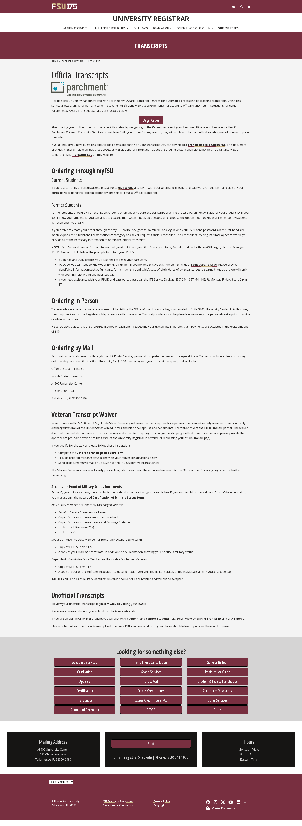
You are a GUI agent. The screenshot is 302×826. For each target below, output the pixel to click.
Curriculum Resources (217, 690)
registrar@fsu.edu (204, 265)
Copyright (159, 805)
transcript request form (181, 356)
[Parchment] (79, 89)
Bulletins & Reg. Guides (110, 28)
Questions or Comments (117, 805)
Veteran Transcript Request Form (100, 453)
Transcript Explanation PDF (206, 145)
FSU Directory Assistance (117, 801)
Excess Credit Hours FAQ (151, 700)
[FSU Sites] (249, 7)
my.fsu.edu (126, 188)
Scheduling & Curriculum (194, 28)
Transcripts (84, 700)
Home (54, 61)
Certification (84, 690)
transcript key (82, 155)
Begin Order (151, 120)
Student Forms (228, 28)
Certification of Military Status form (118, 497)
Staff (151, 743)
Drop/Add (151, 681)
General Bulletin (217, 662)
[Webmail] (233, 7)
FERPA (151, 709)
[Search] (241, 7)
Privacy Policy (161, 801)
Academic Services (75, 28)
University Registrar (151, 18)
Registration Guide (217, 671)
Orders (157, 127)
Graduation (161, 28)
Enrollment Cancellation (151, 662)
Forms (217, 709)
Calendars (141, 28)
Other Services (217, 700)
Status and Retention (84, 709)
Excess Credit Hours (151, 690)
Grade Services (151, 671)
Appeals (84, 681)
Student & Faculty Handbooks (217, 681)
